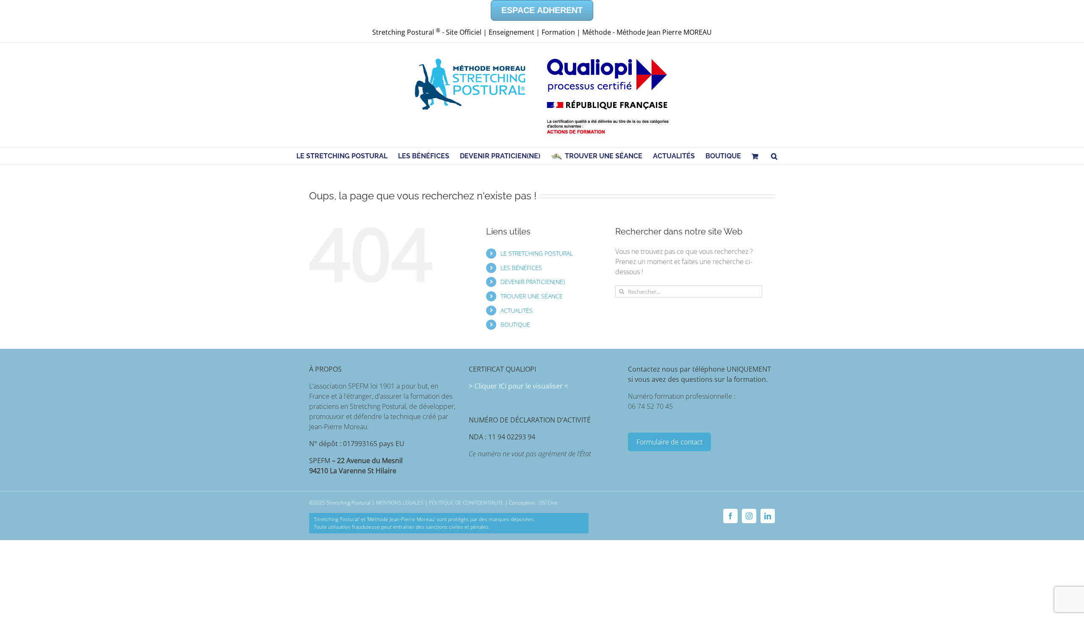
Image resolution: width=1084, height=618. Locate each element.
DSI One (548, 502)
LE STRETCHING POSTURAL (537, 253)
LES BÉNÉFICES (521, 268)
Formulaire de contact (669, 442)
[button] (774, 156)
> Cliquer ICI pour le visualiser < (518, 386)
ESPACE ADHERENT (542, 10)
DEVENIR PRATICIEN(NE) (533, 282)
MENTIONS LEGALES (399, 502)
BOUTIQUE (515, 324)
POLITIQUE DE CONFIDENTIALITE (466, 502)
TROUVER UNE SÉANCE (532, 296)
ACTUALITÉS (517, 310)
